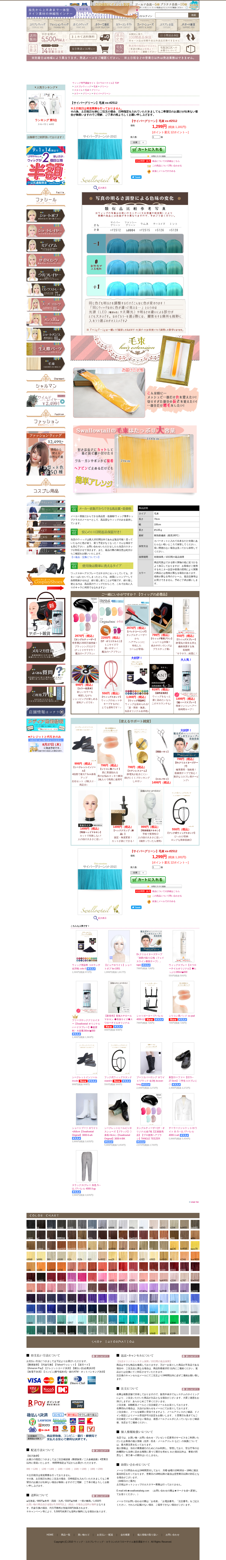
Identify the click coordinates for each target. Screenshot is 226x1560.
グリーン (104, 86)
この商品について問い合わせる (167, 165)
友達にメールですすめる (164, 171)
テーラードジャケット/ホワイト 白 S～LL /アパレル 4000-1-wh (183, 1131)
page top (195, 1202)
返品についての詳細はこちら (166, 161)
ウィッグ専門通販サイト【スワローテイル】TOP (95, 83)
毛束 (95, 86)
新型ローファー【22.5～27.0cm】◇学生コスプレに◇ (183, 1081)
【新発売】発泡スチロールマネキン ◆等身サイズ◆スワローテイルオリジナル (118, 1019)
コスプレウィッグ (82, 86)
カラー (77, 93)
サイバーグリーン (102, 93)
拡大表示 (102, 188)
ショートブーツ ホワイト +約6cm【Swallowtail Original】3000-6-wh (85, 1131)
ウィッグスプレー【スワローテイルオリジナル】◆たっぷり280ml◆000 (182, 968)
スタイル (78, 90)
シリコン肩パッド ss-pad (182, 1016)
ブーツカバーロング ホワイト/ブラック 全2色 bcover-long (150, 1081)
